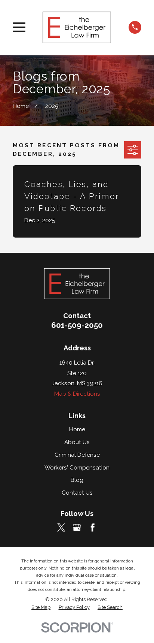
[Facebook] (92, 527)
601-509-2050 (77, 325)
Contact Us (77, 492)
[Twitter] (61, 527)
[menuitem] (40, 607)
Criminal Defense (77, 455)
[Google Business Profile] (77, 527)
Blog (77, 480)
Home (77, 429)
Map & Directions (77, 393)
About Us (77, 442)
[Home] (77, 27)
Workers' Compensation (77, 467)
